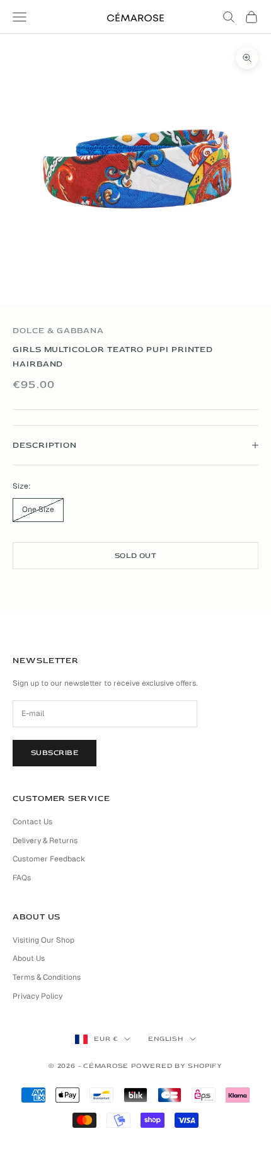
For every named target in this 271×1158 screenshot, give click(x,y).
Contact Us (32, 822)
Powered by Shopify (176, 1066)
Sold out (136, 555)
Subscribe (54, 753)
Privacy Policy (37, 996)
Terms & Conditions (47, 977)
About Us (29, 958)
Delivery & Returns (45, 841)
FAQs (22, 878)
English (165, 1039)
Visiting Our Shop (43, 940)
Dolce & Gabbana (58, 331)
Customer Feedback (49, 859)
